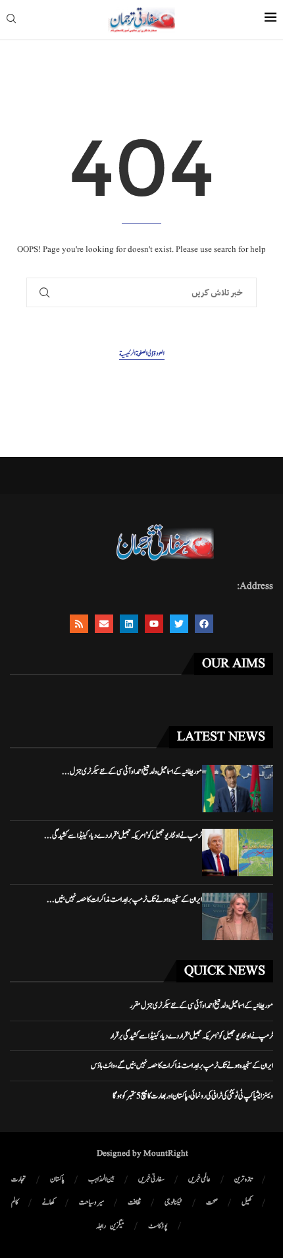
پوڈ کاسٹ (158, 1226)
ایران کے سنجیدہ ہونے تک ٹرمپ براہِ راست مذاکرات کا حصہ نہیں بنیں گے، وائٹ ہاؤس (182, 1065)
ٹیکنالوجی (173, 1202)
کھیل (247, 1202)
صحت (212, 1202)
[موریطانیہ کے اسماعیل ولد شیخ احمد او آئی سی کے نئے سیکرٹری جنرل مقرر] (237, 788)
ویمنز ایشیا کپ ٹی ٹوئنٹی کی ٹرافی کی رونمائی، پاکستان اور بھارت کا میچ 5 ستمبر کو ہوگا (193, 1095)
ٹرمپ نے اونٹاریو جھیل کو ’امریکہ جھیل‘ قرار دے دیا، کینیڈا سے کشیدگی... (123, 835)
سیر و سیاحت (91, 1202)
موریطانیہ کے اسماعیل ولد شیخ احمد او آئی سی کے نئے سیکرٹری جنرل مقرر (201, 1005)
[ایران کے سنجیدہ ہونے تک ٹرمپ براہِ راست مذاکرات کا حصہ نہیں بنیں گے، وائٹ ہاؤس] (237, 916)
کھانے (48, 1202)
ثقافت (134, 1202)
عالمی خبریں (199, 1179)
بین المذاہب (101, 1179)
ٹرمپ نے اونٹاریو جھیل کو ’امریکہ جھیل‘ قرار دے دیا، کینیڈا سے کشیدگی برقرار (191, 1035)
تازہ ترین (243, 1179)
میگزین (117, 1226)
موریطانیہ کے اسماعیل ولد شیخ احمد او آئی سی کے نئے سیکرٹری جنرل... (132, 771)
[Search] (11, 20)
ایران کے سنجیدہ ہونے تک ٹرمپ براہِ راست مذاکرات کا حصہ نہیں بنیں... (124, 899)
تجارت (18, 1179)
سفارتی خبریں (151, 1179)
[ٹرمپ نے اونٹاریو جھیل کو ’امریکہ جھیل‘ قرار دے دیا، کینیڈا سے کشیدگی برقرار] (237, 852)
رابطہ (101, 1226)
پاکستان (57, 1179)
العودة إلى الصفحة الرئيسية (142, 353)
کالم (14, 1202)
